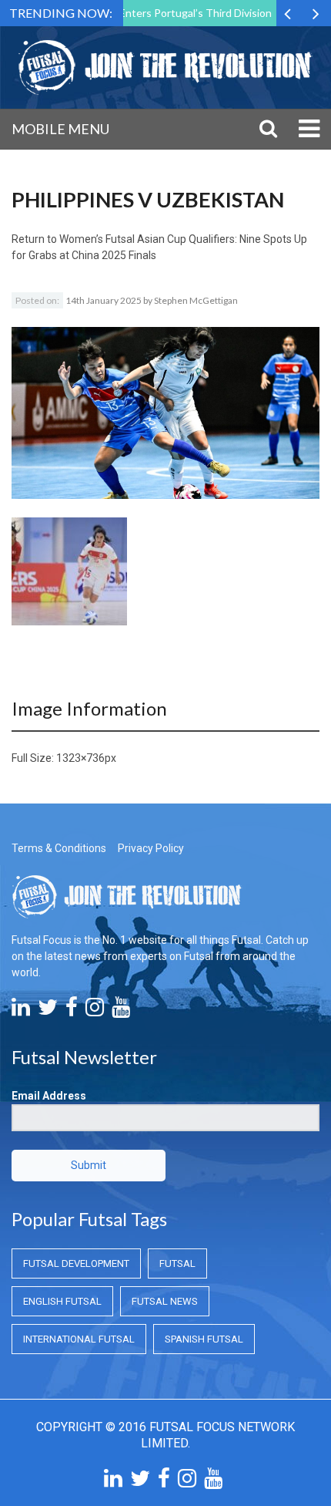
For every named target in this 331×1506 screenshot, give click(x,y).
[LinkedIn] (21, 1011)
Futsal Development (76, 1263)
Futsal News (165, 1301)
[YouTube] (121, 1011)
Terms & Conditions (59, 848)
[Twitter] (48, 1011)
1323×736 (80, 758)
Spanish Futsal (204, 1339)
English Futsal (62, 1301)
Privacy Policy (151, 848)
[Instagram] (94, 1011)
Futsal (177, 1263)
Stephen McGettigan (196, 300)
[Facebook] (71, 1011)
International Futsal (79, 1339)
